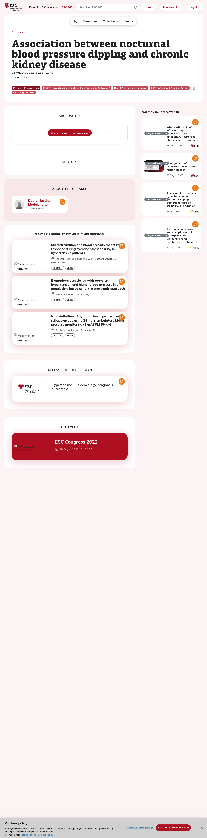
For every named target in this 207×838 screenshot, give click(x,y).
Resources (90, 21)
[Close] (201, 827)
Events (128, 21)
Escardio (34, 7)
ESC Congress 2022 (76, 442)
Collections (110, 21)
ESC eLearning (50, 7)
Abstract (58, 267)
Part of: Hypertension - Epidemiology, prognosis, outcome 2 (76, 88)
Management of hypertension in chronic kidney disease (182, 166)
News (149, 7)
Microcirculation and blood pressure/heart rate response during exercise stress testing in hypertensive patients (87, 249)
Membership (170, 7)
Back (19, 32)
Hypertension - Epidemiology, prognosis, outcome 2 (83, 387)
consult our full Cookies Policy (37, 834)
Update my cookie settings (139, 828)
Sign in (194, 7)
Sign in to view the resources (69, 132)
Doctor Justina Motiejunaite (39, 202)
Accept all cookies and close (174, 828)
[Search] (135, 7)
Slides (70, 267)
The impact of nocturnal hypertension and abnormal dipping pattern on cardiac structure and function (182, 199)
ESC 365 (67, 7)
